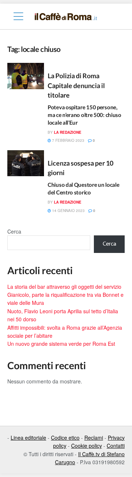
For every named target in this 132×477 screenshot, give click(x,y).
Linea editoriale (28, 437)
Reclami (93, 437)
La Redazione (67, 132)
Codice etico (65, 437)
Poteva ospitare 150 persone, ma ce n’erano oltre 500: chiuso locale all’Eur (84, 115)
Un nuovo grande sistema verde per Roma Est (61, 343)
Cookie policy (86, 445)
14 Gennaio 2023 (68, 210)
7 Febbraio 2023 (67, 140)
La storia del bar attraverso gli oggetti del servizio (64, 286)
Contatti (116, 445)
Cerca (14, 231)
